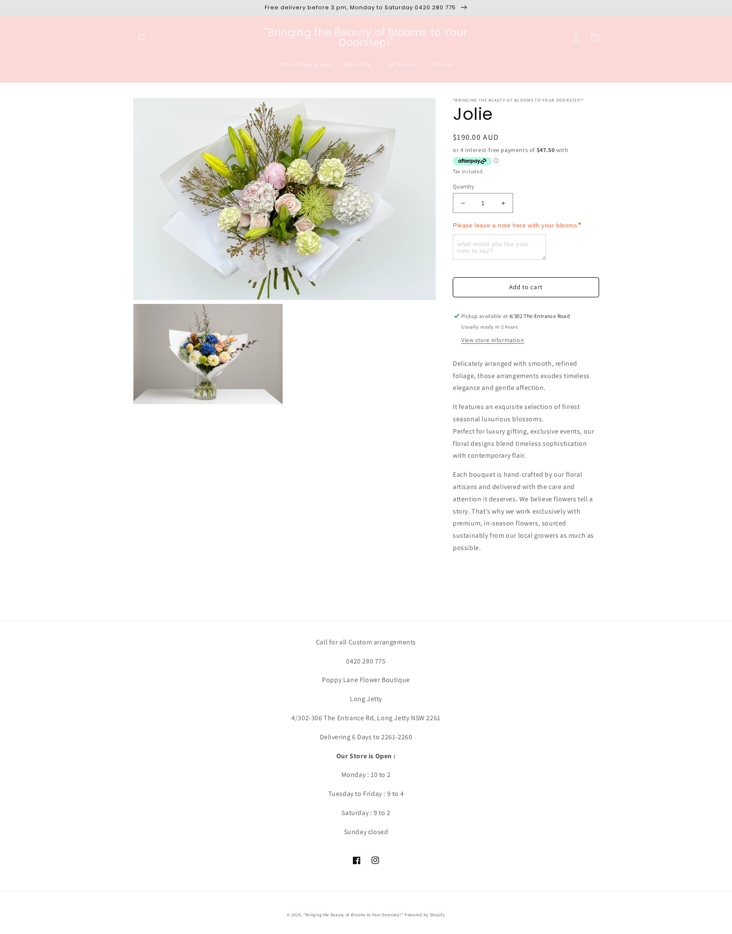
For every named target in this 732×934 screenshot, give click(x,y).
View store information (492, 340)
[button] (142, 37)
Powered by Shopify (425, 914)
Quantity (463, 186)
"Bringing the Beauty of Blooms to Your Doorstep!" (353, 914)
